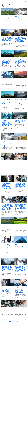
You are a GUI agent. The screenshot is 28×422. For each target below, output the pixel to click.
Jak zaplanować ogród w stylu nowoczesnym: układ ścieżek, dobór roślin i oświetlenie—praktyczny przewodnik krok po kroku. (7, 268)
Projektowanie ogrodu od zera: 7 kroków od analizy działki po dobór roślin (20, 121)
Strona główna (25, 1)
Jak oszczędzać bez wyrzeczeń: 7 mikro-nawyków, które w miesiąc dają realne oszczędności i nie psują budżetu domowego (6, 289)
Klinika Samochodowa (5, 1)
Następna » (16, 321)
